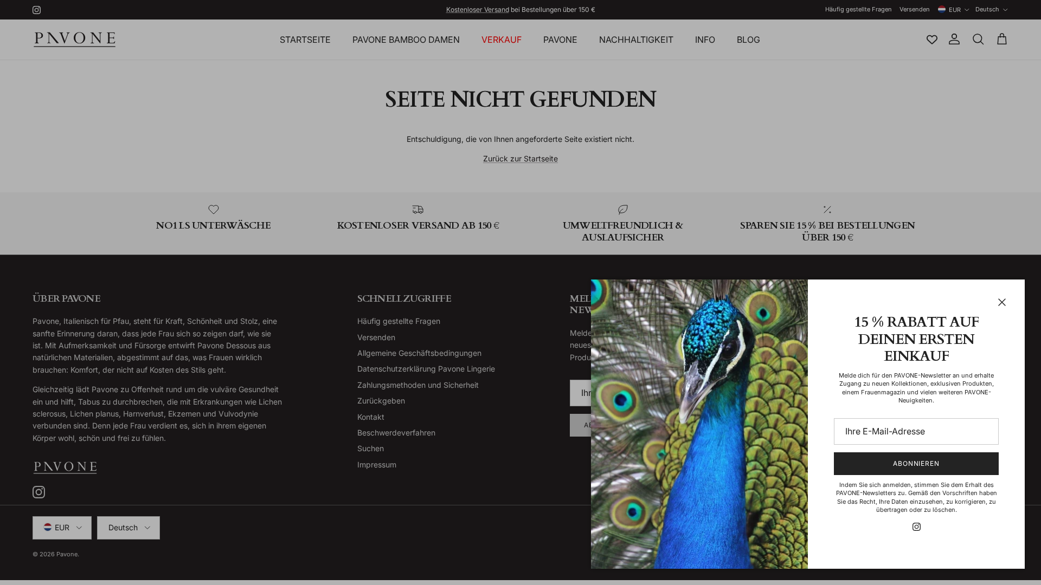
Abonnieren (916, 463)
